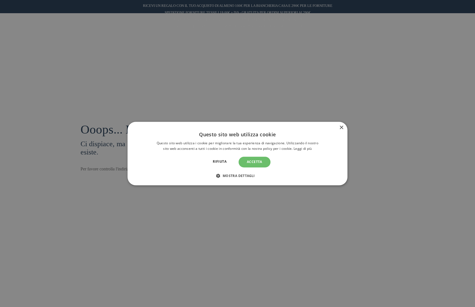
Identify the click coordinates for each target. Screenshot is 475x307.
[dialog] (237, 153)
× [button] (341, 128)
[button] (237, 175)
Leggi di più (303, 148)
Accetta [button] (254, 162)
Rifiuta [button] (220, 161)
